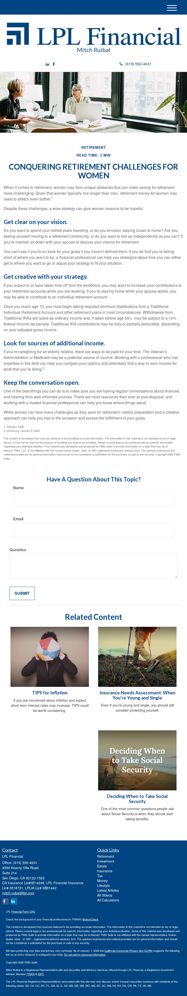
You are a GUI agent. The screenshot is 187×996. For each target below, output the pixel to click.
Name (18, 487)
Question (17, 549)
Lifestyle (103, 885)
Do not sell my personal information (84, 954)
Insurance (104, 870)
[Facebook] (54, 64)
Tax (100, 875)
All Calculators (108, 900)
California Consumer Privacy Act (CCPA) (128, 950)
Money (102, 880)
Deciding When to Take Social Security (137, 799)
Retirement (105, 856)
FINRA (31, 974)
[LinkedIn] (47, 64)
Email (18, 519)
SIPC (41, 974)
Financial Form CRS (23, 911)
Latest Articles (108, 890)
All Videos (104, 895)
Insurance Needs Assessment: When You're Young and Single (137, 695)
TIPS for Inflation (49, 692)
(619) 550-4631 (138, 64)
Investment (105, 861)
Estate (102, 866)
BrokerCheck (90, 919)
